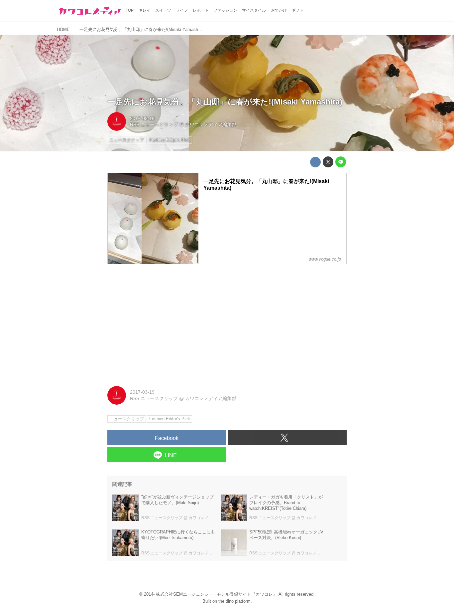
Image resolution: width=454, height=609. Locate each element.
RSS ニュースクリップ (154, 124)
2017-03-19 (142, 118)
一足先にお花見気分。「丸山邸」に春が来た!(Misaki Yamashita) (224, 101)
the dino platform (234, 601)
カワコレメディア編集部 (210, 124)
